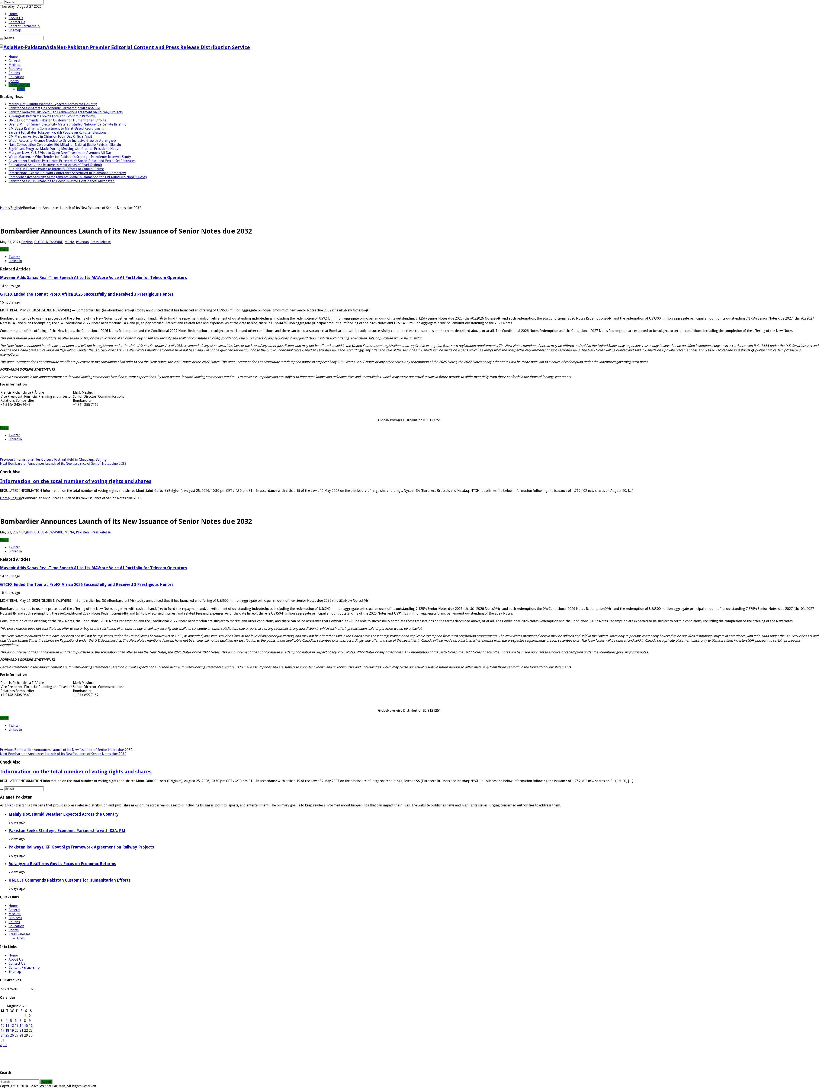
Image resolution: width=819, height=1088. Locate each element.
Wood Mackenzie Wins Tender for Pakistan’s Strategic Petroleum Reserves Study (70, 157)
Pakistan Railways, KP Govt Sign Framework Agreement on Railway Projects (66, 112)
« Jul (3, 1045)
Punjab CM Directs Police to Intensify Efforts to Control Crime (56, 169)
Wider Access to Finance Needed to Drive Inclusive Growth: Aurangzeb (62, 141)
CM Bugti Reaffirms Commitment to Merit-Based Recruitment (56, 128)
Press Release (100, 242)
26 (12, 1035)
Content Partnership (24, 26)
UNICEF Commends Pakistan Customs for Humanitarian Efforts (57, 120)
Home (13, 14)
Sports (14, 81)
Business (15, 69)
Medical (15, 65)
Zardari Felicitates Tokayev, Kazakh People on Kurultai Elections (57, 132)
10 (2, 1026)
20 (17, 1030)
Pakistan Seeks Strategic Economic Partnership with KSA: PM (54, 108)
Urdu (21, 89)
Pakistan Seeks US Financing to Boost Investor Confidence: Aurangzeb (62, 181)
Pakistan (82, 242)
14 (21, 1026)
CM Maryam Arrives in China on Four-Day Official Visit (50, 136)
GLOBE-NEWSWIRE (48, 242)
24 (2, 1035)
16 (31, 1026)
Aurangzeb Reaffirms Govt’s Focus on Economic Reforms (52, 116)
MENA (69, 242)
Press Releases (19, 85)
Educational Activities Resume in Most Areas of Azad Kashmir (55, 165)
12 (12, 1026)
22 (26, 1030)
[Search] (1, 3)
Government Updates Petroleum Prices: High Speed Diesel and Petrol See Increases (72, 161)
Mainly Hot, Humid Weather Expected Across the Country (53, 104)
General (14, 61)
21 (21, 1030)
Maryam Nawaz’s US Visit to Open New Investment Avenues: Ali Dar (60, 153)
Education (16, 77)
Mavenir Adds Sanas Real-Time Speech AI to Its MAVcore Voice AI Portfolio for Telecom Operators (93, 277)
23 (31, 1030)
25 (7, 1035)
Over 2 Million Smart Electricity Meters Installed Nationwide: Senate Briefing (67, 124)
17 (2, 1030)
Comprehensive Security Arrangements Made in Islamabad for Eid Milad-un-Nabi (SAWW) (78, 177)
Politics (14, 73)
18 (7, 1030)
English (16, 208)
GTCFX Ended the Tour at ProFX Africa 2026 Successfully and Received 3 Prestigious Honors (86, 294)
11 (7, 1026)
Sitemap (15, 30)
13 (17, 1026)
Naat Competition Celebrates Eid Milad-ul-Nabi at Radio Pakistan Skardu (65, 145)
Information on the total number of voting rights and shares (75, 481)
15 (26, 1026)
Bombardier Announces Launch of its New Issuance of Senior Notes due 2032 (63, 463)
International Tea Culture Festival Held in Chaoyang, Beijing (53, 459)
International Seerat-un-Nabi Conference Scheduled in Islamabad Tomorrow (67, 173)
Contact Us (17, 22)
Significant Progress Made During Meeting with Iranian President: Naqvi (64, 149)
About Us (16, 18)
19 (12, 1030)
